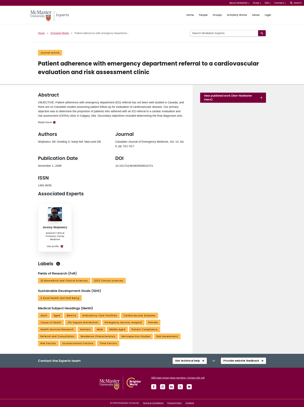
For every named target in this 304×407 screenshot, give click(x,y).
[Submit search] (262, 33)
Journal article (50, 52)
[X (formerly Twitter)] (180, 386)
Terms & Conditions (153, 402)
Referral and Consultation (57, 336)
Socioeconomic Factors (77, 343)
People (203, 15)
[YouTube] (189, 386)
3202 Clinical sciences (108, 280)
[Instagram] (162, 386)
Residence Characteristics (98, 336)
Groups (217, 15)
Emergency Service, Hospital (123, 322)
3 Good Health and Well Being (60, 298)
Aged (57, 315)
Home (190, 15)
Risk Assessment (167, 336)
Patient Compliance (145, 329)
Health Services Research (57, 329)
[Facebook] (153, 386)
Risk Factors (48, 343)
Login (268, 15)
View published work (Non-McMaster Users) (228, 97)
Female (153, 322)
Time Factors (108, 343)
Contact (190, 402)
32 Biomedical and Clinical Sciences (64, 280)
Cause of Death (51, 322)
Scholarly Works (237, 15)
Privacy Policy (174, 402)
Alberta (71, 315)
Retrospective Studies (136, 336)
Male (100, 329)
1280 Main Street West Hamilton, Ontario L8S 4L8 (178, 378)
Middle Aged (117, 329)
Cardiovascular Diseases (139, 315)
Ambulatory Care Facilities (99, 315)
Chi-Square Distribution (83, 322)
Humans (85, 329)
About (256, 15)
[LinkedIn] (171, 386)
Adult (44, 315)
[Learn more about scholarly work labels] (58, 263)
